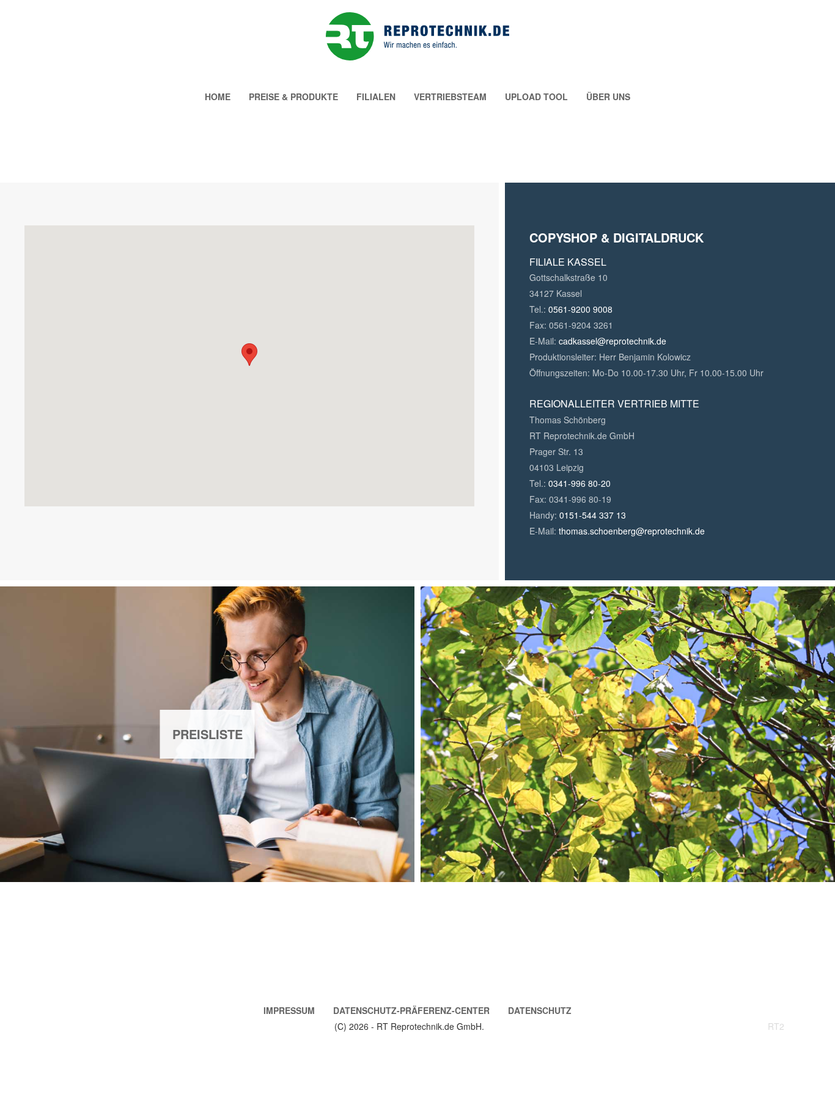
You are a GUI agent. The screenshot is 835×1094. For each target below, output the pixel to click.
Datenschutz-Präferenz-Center (411, 1010)
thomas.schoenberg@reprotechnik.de (632, 531)
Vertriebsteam (450, 96)
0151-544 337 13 (592, 515)
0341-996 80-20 (579, 483)
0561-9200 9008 (580, 309)
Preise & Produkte (293, 96)
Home (217, 96)
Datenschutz (540, 1010)
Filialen (375, 96)
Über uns (608, 96)
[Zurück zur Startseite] (417, 36)
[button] (249, 354)
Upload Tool (536, 96)
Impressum (289, 1010)
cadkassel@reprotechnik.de (612, 341)
